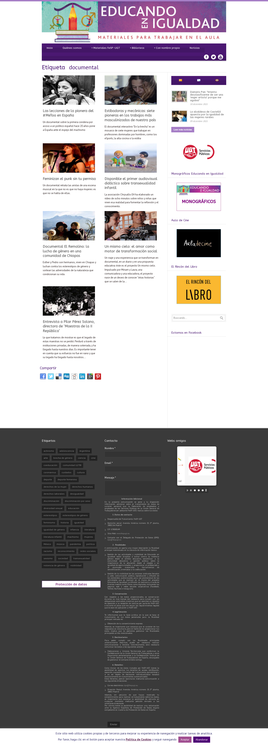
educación (73, 508)
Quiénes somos (72, 47)
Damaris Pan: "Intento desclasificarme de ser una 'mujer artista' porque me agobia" (206, 96)
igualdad (79, 522)
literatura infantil (53, 536)
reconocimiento (66, 551)
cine (93, 457)
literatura (89, 529)
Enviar (113, 724)
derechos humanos (82, 486)
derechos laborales (54, 493)
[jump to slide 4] (203, 490)
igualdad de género (54, 529)
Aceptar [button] (185, 739)
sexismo (48, 558)
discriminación (51, 500)
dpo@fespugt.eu (114, 539)
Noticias (195, 47)
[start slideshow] (186, 490)
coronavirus (50, 472)
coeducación (50, 465)
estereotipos (50, 515)
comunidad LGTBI (72, 465)
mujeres (88, 536)
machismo (73, 536)
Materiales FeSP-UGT (105, 47)
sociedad (63, 558)
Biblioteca (137, 47)
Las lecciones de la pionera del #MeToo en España (68, 113)
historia (65, 522)
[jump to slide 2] (195, 490)
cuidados (66, 472)
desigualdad (77, 493)
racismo (48, 551)
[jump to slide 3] (199, 490)
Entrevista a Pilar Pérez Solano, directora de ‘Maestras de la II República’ (69, 326)
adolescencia (66, 450)
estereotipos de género (75, 515)
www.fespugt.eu (123, 533)
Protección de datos (71, 584)
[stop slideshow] (207, 490)
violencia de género (54, 565)
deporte (48, 479)
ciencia (82, 457)
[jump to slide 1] (191, 490)
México (47, 544)
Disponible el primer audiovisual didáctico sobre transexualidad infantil (131, 183)
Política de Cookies (138, 739)
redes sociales (88, 551)
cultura (81, 472)
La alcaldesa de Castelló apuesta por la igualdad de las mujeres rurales (207, 114)
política (90, 544)
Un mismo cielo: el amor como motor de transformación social (131, 248)
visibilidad (75, 565)
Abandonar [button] (202, 739)
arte (46, 457)
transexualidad (81, 558)
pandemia (75, 544)
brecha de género (62, 457)
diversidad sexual (53, 508)
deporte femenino (67, 479)
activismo (49, 450)
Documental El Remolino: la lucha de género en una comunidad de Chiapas (66, 251)
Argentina (84, 450)
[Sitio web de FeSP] (198, 161)
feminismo (49, 522)
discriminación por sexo (77, 500)
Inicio (50, 47)
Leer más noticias (183, 129)
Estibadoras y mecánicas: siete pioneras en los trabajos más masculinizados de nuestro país (130, 115)
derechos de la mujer (55, 486)
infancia (74, 529)
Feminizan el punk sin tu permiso (69, 179)
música (60, 544)
